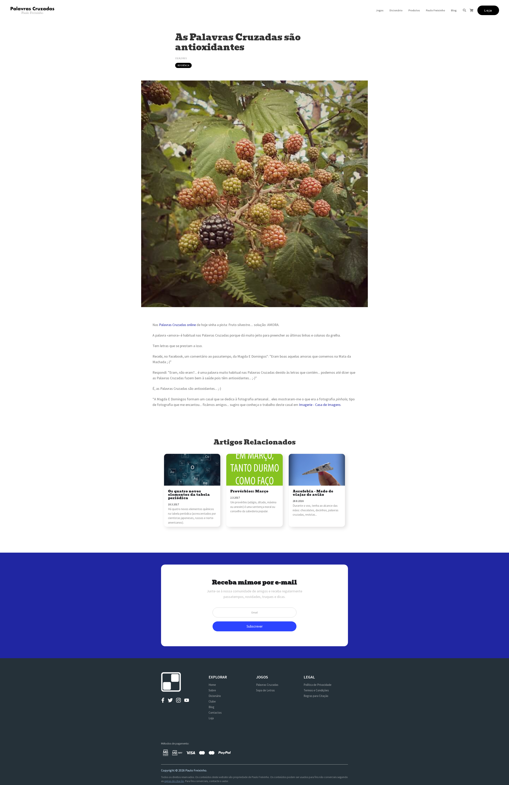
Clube (212, 701)
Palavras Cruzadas (267, 685)
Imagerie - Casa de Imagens (320, 404)
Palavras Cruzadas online (177, 324)
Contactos (215, 712)
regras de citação (174, 781)
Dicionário (396, 10)
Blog (454, 10)
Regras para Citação (316, 696)
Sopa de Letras (265, 690)
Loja (211, 718)
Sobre (212, 690)
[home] (32, 10)
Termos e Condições (316, 690)
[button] (380, 10)
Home (212, 685)
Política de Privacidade (317, 685)
